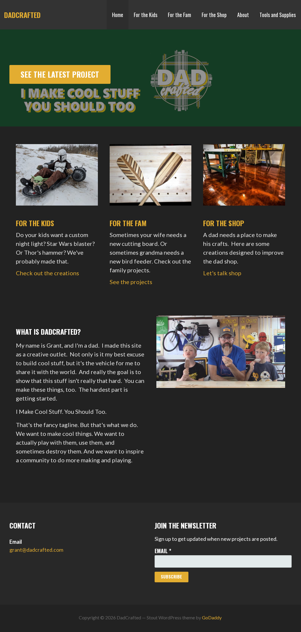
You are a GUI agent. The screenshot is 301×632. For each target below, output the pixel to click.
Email (163, 551)
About (243, 15)
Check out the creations (47, 272)
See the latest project (60, 74)
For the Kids (145, 15)
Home (117, 15)
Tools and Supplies (278, 15)
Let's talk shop (222, 272)
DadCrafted (22, 14)
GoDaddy (212, 617)
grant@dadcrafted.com (36, 549)
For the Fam (179, 15)
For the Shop (214, 15)
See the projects (131, 281)
